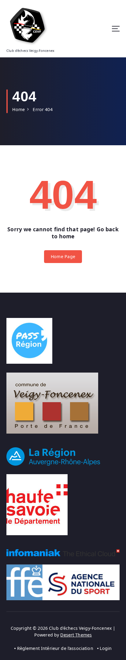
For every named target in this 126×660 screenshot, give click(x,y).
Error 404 (42, 109)
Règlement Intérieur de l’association (55, 648)
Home (18, 109)
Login (106, 648)
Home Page (63, 256)
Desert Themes (76, 635)
